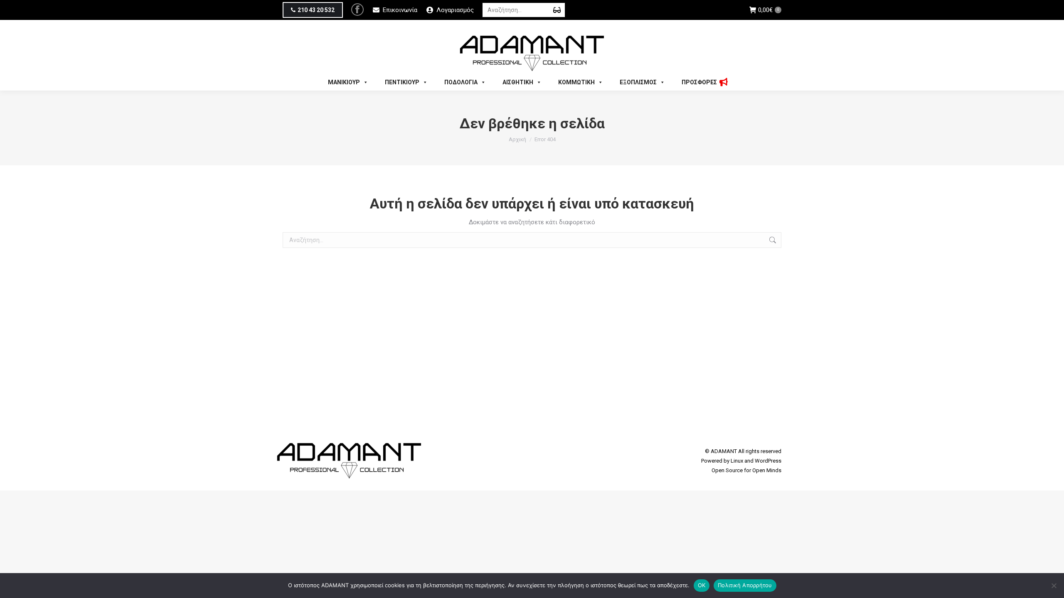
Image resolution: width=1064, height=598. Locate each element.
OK (702, 585)
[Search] (557, 9)
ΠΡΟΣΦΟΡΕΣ (699, 82)
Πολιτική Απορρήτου (745, 585)
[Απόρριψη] (1053, 585)
